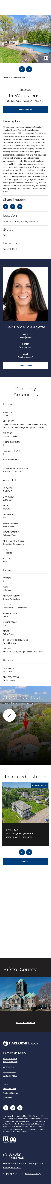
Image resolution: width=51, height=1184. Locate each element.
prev (22, 69)
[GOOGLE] (19, 1107)
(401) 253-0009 (10, 1058)
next (29, 69)
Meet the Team (9, 1088)
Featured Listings (10, 1093)
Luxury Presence (12, 1167)
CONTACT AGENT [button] (26, 365)
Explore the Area (26, 1022)
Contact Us (8, 1097)
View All (25, 861)
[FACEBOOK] (5, 1107)
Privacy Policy (33, 1173)
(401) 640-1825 (25, 347)
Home (5, 1084)
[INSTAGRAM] (12, 1107)
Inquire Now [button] (25, 109)
